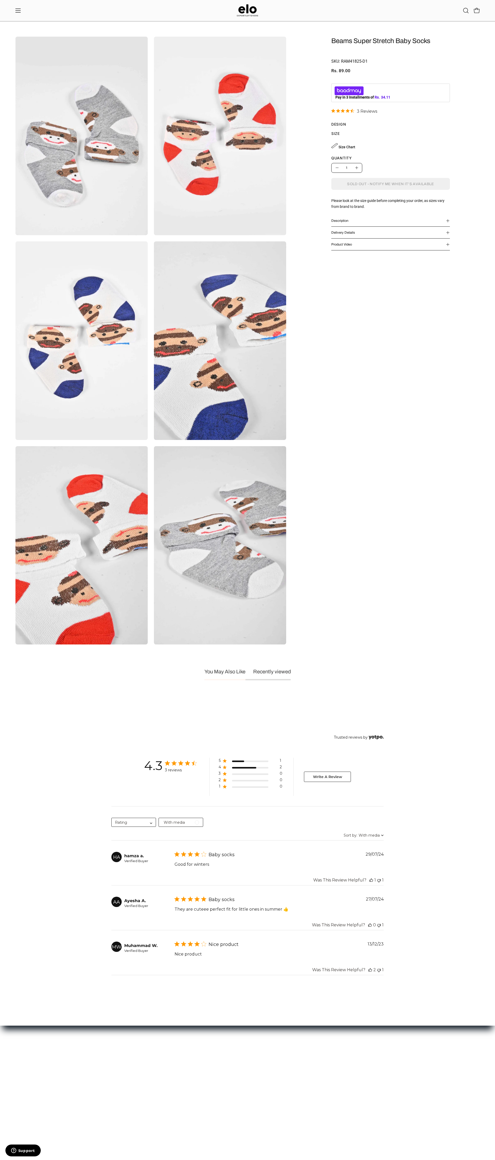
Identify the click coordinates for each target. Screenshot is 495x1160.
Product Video (341, 244)
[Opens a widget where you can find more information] (23, 1151)
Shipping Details (123, 1082)
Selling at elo (25, 1074)
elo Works (23, 1067)
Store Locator (216, 1059)
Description (339, 221)
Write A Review (327, 776)
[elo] (247, 10)
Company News (217, 1082)
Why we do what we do (223, 1067)
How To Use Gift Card (127, 1067)
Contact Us (24, 1059)
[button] (465, 10)
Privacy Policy (121, 1090)
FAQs (114, 1097)
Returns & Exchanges (127, 1074)
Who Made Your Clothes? (225, 1090)
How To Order (121, 1059)
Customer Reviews (220, 1074)
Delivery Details (343, 232)
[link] (354, 111)
